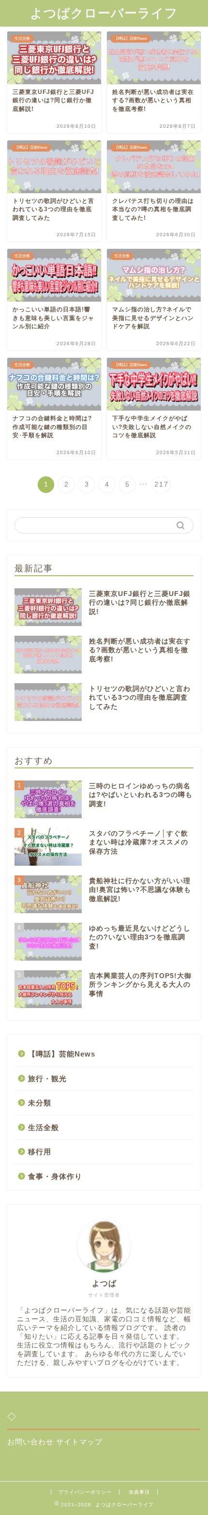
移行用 (39, 1152)
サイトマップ (79, 1442)
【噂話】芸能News (61, 1054)
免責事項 (139, 1492)
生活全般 (43, 1127)
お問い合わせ (30, 1442)
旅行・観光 (47, 1078)
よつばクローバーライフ (104, 13)
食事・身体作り (55, 1176)
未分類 (39, 1103)
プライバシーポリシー (85, 1492)
